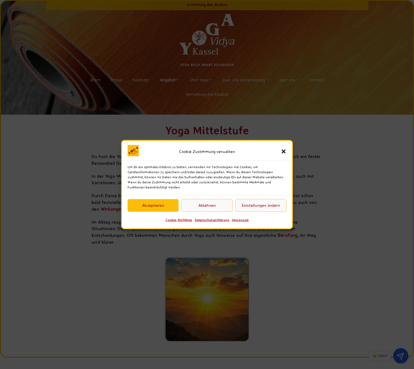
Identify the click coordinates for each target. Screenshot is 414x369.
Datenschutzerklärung (212, 220)
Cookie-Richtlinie (179, 220)
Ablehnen (207, 205)
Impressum (240, 220)
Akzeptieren (153, 205)
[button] (283, 151)
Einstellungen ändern (261, 205)
